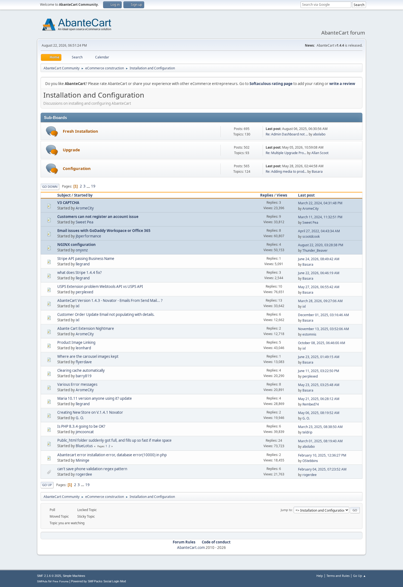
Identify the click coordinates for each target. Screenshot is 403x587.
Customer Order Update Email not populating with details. (106, 314)
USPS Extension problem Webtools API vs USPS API (100, 286)
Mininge (82, 460)
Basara (317, 171)
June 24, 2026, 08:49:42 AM (318, 259)
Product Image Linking (76, 342)
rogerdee (84, 474)
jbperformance (88, 236)
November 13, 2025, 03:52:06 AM (323, 329)
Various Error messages (77, 384)
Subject (64, 195)
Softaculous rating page (271, 83)
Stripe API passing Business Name (85, 258)
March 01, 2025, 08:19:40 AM (320, 441)
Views (282, 195)
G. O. (80, 417)
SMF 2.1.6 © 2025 (49, 575)
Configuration (77, 168)
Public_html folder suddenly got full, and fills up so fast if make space (114, 440)
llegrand (83, 264)
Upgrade (71, 149)
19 (93, 186)
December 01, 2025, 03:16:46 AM (323, 315)
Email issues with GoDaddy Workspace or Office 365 (104, 230)
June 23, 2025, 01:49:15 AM (318, 357)
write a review (342, 83)
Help (319, 576)
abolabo (319, 134)
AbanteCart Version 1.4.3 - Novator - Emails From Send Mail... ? (110, 300)
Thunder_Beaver (315, 250)
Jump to (286, 510)
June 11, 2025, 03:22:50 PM (318, 370)
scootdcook (311, 236)
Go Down (50, 187)
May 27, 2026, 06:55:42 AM (318, 287)
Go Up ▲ (359, 576)
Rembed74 (310, 404)
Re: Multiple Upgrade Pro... (286, 153)
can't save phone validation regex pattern (92, 468)
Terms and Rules (338, 576)
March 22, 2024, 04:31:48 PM (320, 203)
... (89, 186)
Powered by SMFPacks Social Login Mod (98, 581)
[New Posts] (52, 131)
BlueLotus (84, 445)
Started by (83, 195)
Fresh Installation (80, 131)
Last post (306, 195)
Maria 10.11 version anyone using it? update (94, 398)
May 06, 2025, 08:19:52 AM (318, 412)
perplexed (84, 292)
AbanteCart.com (191, 547)
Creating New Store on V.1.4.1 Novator (90, 412)
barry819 (84, 375)
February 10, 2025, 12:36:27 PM (322, 455)
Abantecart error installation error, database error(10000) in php (112, 454)
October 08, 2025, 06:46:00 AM (321, 343)
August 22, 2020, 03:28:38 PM (320, 245)
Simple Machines (74, 575)
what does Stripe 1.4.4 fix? (79, 272)
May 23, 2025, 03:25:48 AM (318, 384)
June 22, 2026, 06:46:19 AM (318, 273)
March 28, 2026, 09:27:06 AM (320, 301)
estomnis (309, 334)
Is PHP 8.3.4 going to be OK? (81, 426)
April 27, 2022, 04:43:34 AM (319, 231)
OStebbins (310, 460)
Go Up (47, 485)
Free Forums (61, 581)
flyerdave (84, 361)
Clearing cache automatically (81, 370)
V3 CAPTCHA (68, 202)
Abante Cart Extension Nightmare (85, 328)
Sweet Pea (84, 222)
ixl (77, 306)
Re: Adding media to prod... (286, 171)
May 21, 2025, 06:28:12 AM (318, 398)
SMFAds (42, 581)
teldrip (307, 432)
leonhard (83, 347)
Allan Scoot (319, 153)
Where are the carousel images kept (87, 356)
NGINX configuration (76, 244)
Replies (266, 195)
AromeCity (85, 208)
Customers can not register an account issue (97, 216)
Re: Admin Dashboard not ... (287, 134)
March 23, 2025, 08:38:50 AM (320, 426)
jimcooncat (85, 431)
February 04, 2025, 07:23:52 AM (322, 469)
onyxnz (82, 250)
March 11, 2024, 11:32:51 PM (320, 217)
